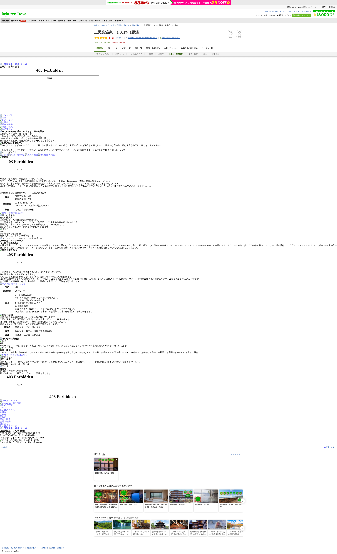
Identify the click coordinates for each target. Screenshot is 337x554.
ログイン (288, 15)
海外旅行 (61, 21)
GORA (324, 7)
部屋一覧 (138, 48)
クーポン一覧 (207, 48)
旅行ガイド (119, 21)
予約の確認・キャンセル (301, 15)
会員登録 (280, 15)
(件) (118, 38)
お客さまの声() (189, 48)
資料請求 (60, 548)
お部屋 (150, 54)
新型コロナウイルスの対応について (299, 7)
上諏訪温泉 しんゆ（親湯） (118, 32)
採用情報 (44, 548)
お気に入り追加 (239, 36)
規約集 (52, 548)
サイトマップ (287, 12)
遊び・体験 (72, 21)
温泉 (205, 54)
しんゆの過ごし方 (8, 426)
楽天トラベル (14, 14)
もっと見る (235, 454)
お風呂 (3, 417)
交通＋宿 (14, 21)
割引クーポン (94, 21)
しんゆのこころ (135, 54)
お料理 (161, 54)
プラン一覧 (126, 48)
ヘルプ (296, 12)
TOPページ (119, 54)
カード (316, 7)
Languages (305, 12)
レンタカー (32, 21)
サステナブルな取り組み (171, 38)
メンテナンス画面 (102, 54)
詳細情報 (215, 54)
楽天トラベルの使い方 (273, 12)
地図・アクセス (170, 48)
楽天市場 (332, 7)
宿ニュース (112, 48)
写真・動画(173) (153, 48)
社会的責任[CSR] (32, 548)
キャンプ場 (82, 21)
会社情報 (5, 548)
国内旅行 (5, 21)
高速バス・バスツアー (47, 21)
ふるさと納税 (107, 21)
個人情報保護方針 (17, 548)
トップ (3, 407)
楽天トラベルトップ (101, 25)
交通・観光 (193, 54)
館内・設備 (5, 419)
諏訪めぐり (5, 424)
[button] (116, 459)
